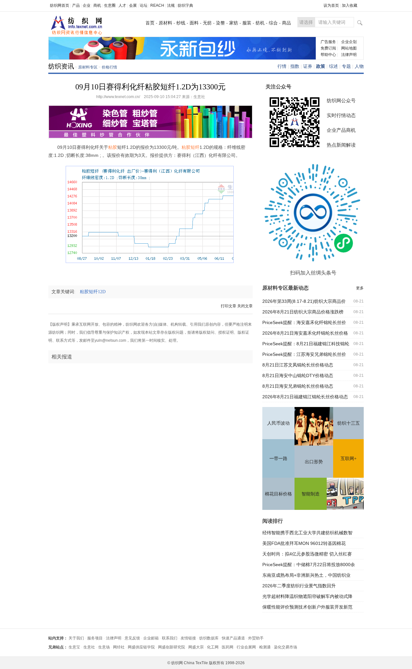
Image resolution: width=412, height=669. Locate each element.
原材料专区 (88, 67)
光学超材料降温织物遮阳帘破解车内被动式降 (307, 596)
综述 (333, 66)
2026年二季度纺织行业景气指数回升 (299, 585)
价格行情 (109, 67)
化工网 (213, 647)
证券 (307, 66)
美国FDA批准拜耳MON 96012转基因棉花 (304, 543)
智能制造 (311, 494)
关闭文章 (245, 306)
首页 (149, 22)
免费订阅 (328, 48)
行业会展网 (246, 647)
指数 (294, 66)
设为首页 (331, 5)
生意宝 (74, 647)
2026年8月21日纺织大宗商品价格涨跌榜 (302, 311)
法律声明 (349, 54)
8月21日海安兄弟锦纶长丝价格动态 (297, 386)
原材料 (165, 22)
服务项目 (95, 638)
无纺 (207, 22)
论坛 (143, 5)
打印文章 (228, 306)
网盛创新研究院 (171, 647)
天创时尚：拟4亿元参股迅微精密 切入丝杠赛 (307, 553)
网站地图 (349, 48)
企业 (86, 5)
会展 (133, 5)
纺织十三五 (348, 423)
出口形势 (314, 461)
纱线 (180, 22)
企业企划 (349, 42)
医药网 (227, 647)
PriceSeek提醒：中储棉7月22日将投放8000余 (308, 564)
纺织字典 (185, 5)
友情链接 (188, 638)
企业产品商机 (341, 130)
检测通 (265, 647)
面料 (194, 22)
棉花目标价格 (278, 494)
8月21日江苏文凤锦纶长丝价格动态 (297, 364)
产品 (76, 5)
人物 (359, 66)
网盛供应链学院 (141, 647)
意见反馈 (132, 638)
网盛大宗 (196, 647)
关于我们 (76, 638)
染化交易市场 (285, 647)
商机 (97, 5)
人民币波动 (278, 423)
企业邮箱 (151, 638)
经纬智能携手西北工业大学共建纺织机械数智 (307, 532)
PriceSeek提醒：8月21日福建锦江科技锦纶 (305, 343)
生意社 (89, 647)
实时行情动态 (341, 115)
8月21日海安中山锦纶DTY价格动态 (297, 375)
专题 (346, 66)
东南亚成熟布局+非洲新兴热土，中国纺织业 (306, 575)
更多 (360, 288)
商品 (286, 22)
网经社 (119, 647)
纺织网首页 (59, 5)
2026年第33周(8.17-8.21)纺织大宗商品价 (304, 301)
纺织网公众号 (341, 100)
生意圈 (110, 5)
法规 (171, 5)
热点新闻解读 (341, 145)
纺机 (260, 22)
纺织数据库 (209, 638)
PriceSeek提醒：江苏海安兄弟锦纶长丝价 (304, 354)
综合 (273, 22)
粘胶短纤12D (94, 291)
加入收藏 (349, 5)
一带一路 (278, 458)
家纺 (233, 22)
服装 (246, 22)
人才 (122, 5)
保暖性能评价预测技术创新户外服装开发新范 (307, 607)
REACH (157, 5)
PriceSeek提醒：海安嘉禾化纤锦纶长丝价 (304, 322)
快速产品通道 (233, 638)
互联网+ (349, 458)
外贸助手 (256, 638)
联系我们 (169, 638)
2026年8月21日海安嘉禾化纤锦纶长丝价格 (305, 333)
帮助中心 (328, 54)
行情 (281, 66)
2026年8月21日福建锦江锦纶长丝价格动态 (305, 396)
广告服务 (328, 42)
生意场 (104, 647)
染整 (220, 22)
